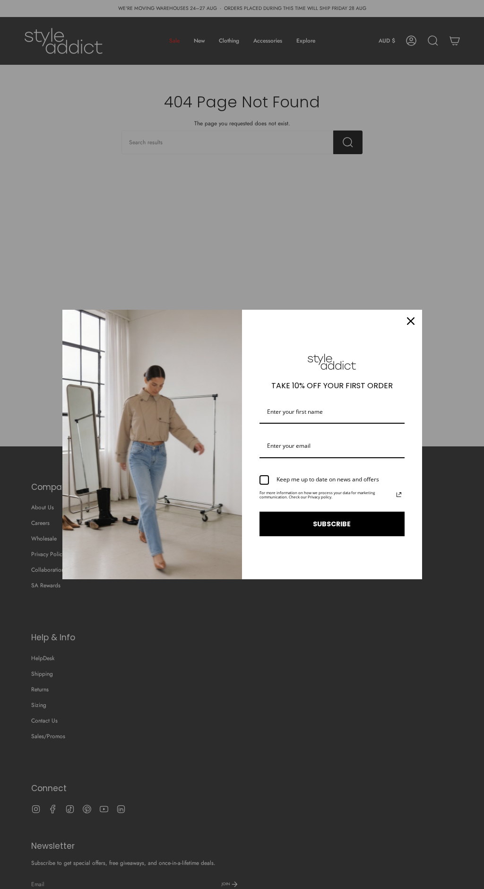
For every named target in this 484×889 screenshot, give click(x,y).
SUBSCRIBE (332, 524)
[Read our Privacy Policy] (399, 494)
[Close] (410, 321)
